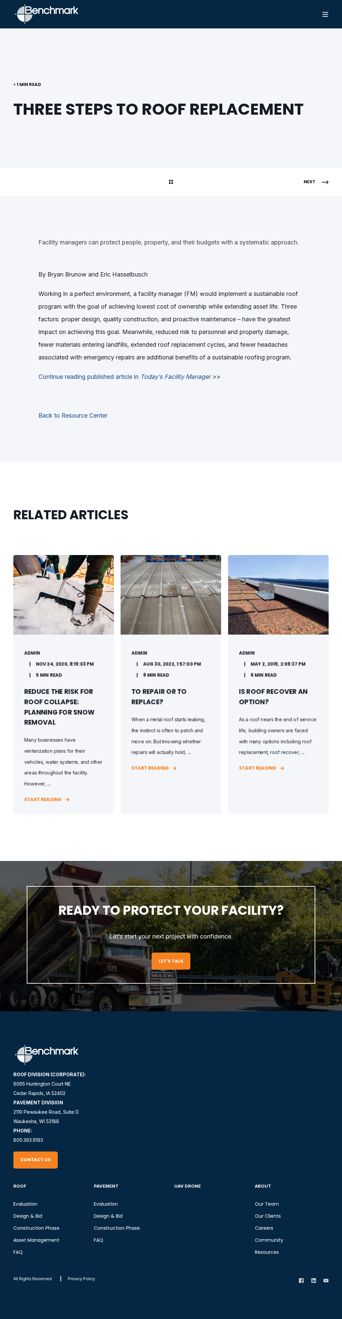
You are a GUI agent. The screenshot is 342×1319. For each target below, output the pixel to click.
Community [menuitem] (269, 1240)
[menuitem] (81, 1279)
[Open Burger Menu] (325, 14)
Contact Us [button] (35, 1160)
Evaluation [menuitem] (25, 1204)
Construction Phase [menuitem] (36, 1228)
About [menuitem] (263, 1186)
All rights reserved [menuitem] (32, 1278)
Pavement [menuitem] (106, 1186)
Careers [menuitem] (264, 1228)
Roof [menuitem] (19, 1186)
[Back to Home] (46, 14)
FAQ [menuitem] (18, 1252)
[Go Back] (171, 182)
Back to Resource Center (73, 415)
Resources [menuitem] (267, 1252)
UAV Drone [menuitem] (187, 1186)
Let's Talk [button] (171, 961)
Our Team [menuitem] (267, 1204)
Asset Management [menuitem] (36, 1240)
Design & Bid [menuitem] (27, 1216)
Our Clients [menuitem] (268, 1216)
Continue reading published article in (124, 376)
